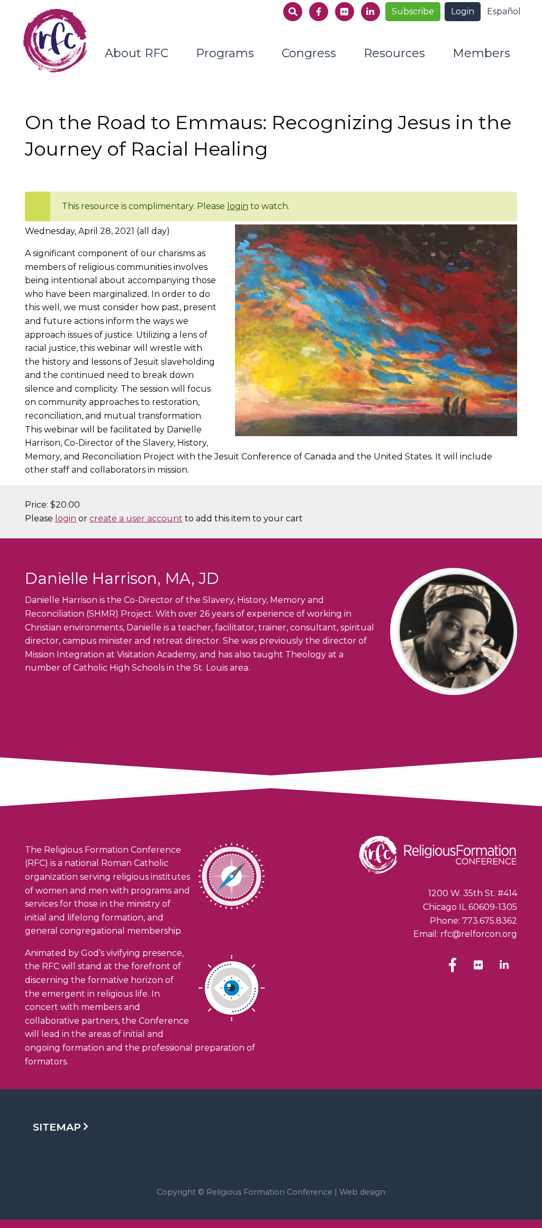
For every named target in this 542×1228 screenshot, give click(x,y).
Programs (225, 53)
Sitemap (57, 1127)
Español (504, 11)
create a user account (136, 518)
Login (462, 11)
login (237, 206)
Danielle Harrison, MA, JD (122, 578)
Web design (362, 1192)
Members (481, 53)
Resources (394, 53)
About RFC (136, 53)
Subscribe (413, 11)
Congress (309, 53)
